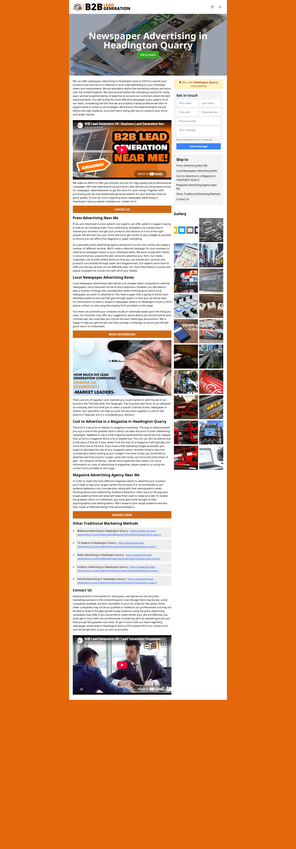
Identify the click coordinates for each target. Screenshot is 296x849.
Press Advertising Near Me (191, 165)
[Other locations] (212, 7)
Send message (198, 146)
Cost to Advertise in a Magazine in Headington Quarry (196, 177)
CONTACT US (122, 209)
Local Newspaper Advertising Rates (196, 170)
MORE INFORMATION (122, 334)
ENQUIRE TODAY (122, 514)
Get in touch (148, 54)
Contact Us (182, 199)
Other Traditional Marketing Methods (198, 194)
